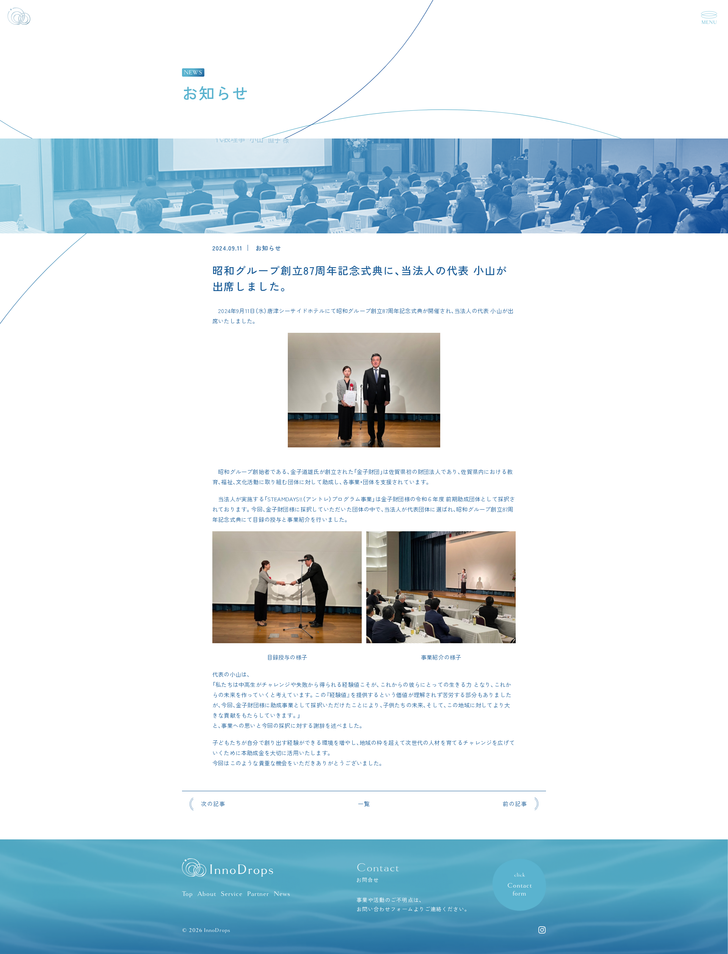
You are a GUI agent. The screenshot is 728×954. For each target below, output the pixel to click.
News (282, 894)
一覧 (364, 804)
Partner (258, 894)
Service (232, 894)
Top (187, 894)
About (207, 894)
